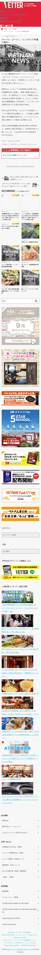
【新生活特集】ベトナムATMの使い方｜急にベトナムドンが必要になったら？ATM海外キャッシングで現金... (20, 758)
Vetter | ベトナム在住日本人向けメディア (20, 949)
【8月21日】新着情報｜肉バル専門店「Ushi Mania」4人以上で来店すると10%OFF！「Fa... (20, 712)
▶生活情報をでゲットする (15, 155)
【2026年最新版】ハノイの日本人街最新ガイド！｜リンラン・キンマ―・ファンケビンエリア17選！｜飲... (20, 608)
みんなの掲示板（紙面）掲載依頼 (14, 871)
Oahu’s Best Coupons (12, 945)
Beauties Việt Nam (20, 937)
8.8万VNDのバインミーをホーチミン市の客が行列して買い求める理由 (20, 650)
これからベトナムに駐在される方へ (13, 15)
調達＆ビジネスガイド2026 (10, 21)
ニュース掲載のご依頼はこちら (13, 859)
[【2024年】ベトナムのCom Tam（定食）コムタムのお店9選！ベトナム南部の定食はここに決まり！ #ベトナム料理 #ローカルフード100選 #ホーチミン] (18, 728)
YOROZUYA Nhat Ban (29, 945)
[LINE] (12, 26)
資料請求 (3, 18)
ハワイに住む (31, 943)
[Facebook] (1, 26)
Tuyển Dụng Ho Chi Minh (11, 918)
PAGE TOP (38, 924)
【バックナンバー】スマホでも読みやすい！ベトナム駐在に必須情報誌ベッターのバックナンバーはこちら (20, 799)
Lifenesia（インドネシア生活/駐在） (20, 932)
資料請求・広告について (11, 865)
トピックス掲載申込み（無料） (13, 853)
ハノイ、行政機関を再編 (11, 779)
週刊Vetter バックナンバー (11, 826)
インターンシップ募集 (10, 897)
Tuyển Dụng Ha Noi (9, 924)
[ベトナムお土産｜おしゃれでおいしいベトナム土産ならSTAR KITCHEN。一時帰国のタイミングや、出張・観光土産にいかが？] (18, 666)
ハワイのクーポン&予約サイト (14, 943)
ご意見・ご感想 (7, 877)
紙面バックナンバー (7, 11)
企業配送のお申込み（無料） (12, 847)
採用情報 (5, 891)
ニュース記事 (5, 36)
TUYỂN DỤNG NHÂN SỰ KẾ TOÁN (15, 903)
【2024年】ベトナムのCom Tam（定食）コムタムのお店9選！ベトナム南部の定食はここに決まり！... (20, 734)
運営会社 (5, 820)
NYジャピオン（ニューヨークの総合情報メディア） (20, 940)
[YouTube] (6, 26)
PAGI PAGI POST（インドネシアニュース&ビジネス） (20, 935)
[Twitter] (4, 26)
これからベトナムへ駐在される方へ (15, 832)
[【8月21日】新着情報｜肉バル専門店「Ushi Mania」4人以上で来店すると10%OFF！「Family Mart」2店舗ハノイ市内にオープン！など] (18, 707)
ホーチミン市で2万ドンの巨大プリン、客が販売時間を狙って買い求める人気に (20, 630)
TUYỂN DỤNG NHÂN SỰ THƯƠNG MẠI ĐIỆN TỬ (19, 911)
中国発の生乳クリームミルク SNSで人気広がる (20, 693)
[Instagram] (9, 26)
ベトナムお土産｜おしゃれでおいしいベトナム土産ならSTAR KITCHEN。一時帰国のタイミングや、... (20, 673)
